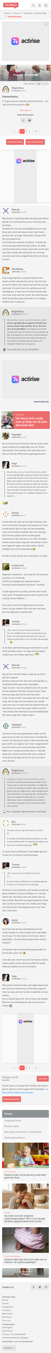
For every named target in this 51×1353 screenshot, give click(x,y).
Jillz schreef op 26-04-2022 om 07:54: (23, 630)
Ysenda (16, 621)
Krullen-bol (18, 565)
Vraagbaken (8, 1306)
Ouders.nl (8, 1287)
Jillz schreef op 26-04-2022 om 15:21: (23, 873)
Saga (14, 463)
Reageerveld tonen (11, 1099)
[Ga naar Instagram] (46, 1287)
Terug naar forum (12, 1120)
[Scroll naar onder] (46, 24)
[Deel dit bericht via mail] (29, 120)
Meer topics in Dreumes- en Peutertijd (22, 1131)
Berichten (7, 1317)
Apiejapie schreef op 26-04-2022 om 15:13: (26, 779)
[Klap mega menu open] (46, 5)
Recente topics (11, 1126)
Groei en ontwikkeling (12, 1256)
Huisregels (7, 1327)
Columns (6, 1310)
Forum (17, 13)
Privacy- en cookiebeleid (14, 1334)
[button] (25, 110)
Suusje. (15, 512)
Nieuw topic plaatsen (14, 1137)
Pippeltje (16, 434)
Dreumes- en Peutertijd (35, 13)
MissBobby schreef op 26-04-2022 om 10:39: (26, 320)
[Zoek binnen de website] (33, 5)
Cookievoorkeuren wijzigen (15, 1337)
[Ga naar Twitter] (40, 1287)
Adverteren (7, 1313)
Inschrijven (8, 1348)
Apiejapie (17, 724)
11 (35, 131)
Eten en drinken (10, 1172)
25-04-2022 (16, 91)
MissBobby (17, 269)
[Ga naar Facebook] (33, 1287)
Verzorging (19, 415)
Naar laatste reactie (35, 142)
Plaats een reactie (15, 142)
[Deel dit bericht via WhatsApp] (23, 120)
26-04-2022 (16, 212)
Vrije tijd (7, 1212)
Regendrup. (18, 87)
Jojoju (15, 920)
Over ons (6, 1320)
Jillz (13, 821)
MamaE (16, 209)
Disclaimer (7, 1330)
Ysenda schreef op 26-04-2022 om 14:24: (25, 830)
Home (7, 13)
